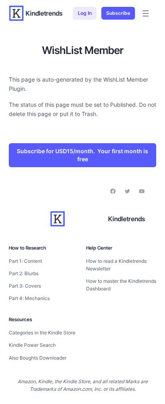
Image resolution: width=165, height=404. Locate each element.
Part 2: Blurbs (23, 273)
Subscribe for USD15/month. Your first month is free (82, 155)
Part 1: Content (25, 261)
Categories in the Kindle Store (42, 333)
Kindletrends (44, 13)
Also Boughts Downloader (37, 358)
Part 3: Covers (25, 286)
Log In (85, 13)
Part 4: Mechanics (29, 298)
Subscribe (118, 13)
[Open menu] (146, 13)
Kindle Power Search (32, 345)
